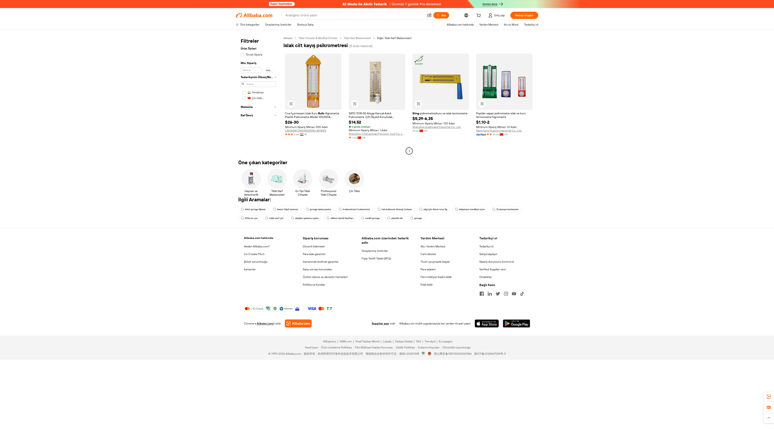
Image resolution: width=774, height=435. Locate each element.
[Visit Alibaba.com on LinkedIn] (489, 293)
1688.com (345, 341)
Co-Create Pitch (254, 254)
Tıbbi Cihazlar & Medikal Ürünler (318, 38)
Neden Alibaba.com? (257, 246)
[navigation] (258, 95)
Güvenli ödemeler (314, 246)
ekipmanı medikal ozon (472, 209)
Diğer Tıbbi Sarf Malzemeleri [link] (394, 38)
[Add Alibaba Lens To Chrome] (298, 323)
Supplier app (380, 323)
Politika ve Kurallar (314, 284)
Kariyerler (250, 269)
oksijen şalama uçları (307, 218)
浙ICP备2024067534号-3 (490, 353)
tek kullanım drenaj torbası (397, 209)
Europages (445, 341)
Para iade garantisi (314, 254)
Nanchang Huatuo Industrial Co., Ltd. (499, 130)
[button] (429, 15)
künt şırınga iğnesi (255, 209)
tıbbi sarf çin (276, 218)
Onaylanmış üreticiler (375, 250)
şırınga (418, 218)
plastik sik (397, 218)
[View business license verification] (423, 354)
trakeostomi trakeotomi (356, 209)
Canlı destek (428, 254)
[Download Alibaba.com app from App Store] (487, 323)
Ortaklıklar (485, 277)
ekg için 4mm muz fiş (435, 209)
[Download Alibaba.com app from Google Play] (516, 323)
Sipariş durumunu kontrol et (496, 261)
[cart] (479, 16)
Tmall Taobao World (367, 341)
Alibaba (287, 38)
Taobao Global (403, 341)
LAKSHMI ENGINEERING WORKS (305, 130)
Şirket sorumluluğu (255, 261)
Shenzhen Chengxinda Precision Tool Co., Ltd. (377, 133)
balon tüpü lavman (287, 209)
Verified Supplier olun (492, 269)
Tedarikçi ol (486, 246)
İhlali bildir (426, 284)
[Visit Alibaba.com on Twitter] (497, 293)
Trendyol (429, 341)
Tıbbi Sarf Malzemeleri (357, 38)
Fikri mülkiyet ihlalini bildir (436, 277)
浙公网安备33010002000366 (453, 353)
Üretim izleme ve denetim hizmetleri (325, 277)
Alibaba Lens (265, 323)
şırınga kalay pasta (320, 209)
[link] (769, 397)
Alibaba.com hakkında (258, 238)
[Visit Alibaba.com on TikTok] (522, 293)
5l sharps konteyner (507, 209)
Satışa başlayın (488, 254)
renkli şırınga (372, 218)
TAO (418, 341)
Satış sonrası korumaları (317, 269)
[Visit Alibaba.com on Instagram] (506, 293)
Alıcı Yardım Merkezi (432, 246)
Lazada (387, 341)
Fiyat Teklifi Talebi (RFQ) (376, 258)
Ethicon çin (251, 218)
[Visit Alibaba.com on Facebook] (481, 293)
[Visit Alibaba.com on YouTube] (514, 293)
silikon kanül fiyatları (342, 218)
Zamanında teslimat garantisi (320, 261)
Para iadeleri (428, 269)
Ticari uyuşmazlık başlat (435, 261)
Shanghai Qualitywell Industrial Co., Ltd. (436, 127)
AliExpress (329, 341)
